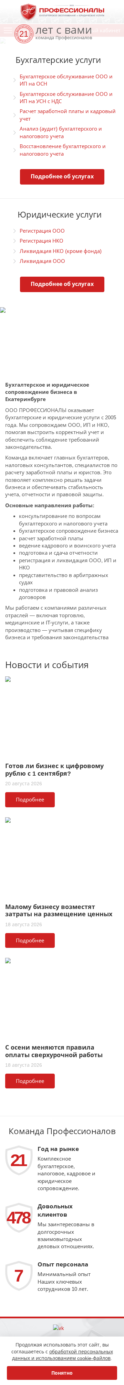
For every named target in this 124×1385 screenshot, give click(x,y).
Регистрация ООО (42, 231)
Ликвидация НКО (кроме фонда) (61, 251)
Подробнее (30, 799)
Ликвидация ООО (42, 261)
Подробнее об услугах (62, 176)
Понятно (62, 1373)
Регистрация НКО (41, 241)
